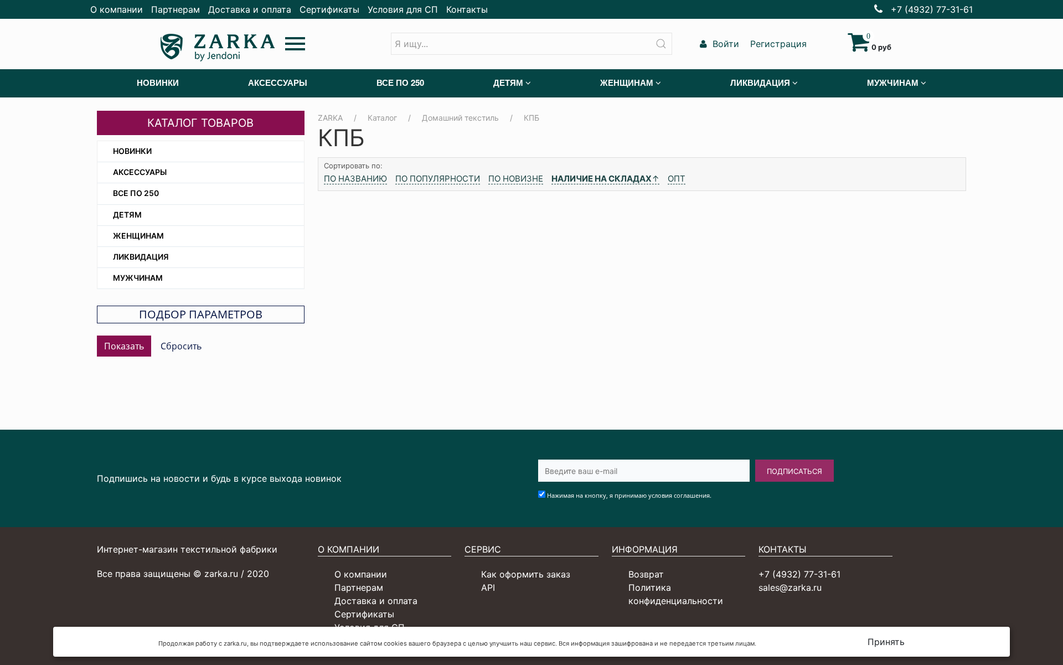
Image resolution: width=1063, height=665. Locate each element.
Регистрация (777, 43)
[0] (858, 47)
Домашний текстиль (460, 117)
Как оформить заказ (525, 574)
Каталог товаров (200, 123)
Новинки (132, 151)
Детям (127, 214)
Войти (724, 43)
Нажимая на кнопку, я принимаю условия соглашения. (629, 495)
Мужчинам (138, 277)
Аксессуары (140, 172)
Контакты (467, 9)
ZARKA (330, 117)
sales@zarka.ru (790, 587)
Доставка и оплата (249, 9)
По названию (355, 178)
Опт (676, 178)
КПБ (531, 117)
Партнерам (175, 9)
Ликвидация (141, 256)
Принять (886, 641)
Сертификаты (329, 9)
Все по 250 (136, 193)
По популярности (437, 178)
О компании (116, 9)
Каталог (382, 117)
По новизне (515, 178)
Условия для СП (403, 9)
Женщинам (138, 235)
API (488, 587)
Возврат (646, 574)
